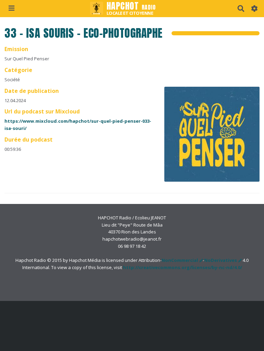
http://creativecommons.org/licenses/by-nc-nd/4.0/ (182, 267)
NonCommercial (180, 260)
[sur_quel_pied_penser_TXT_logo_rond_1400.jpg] (208, 138)
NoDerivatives (220, 260)
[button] (254, 8)
